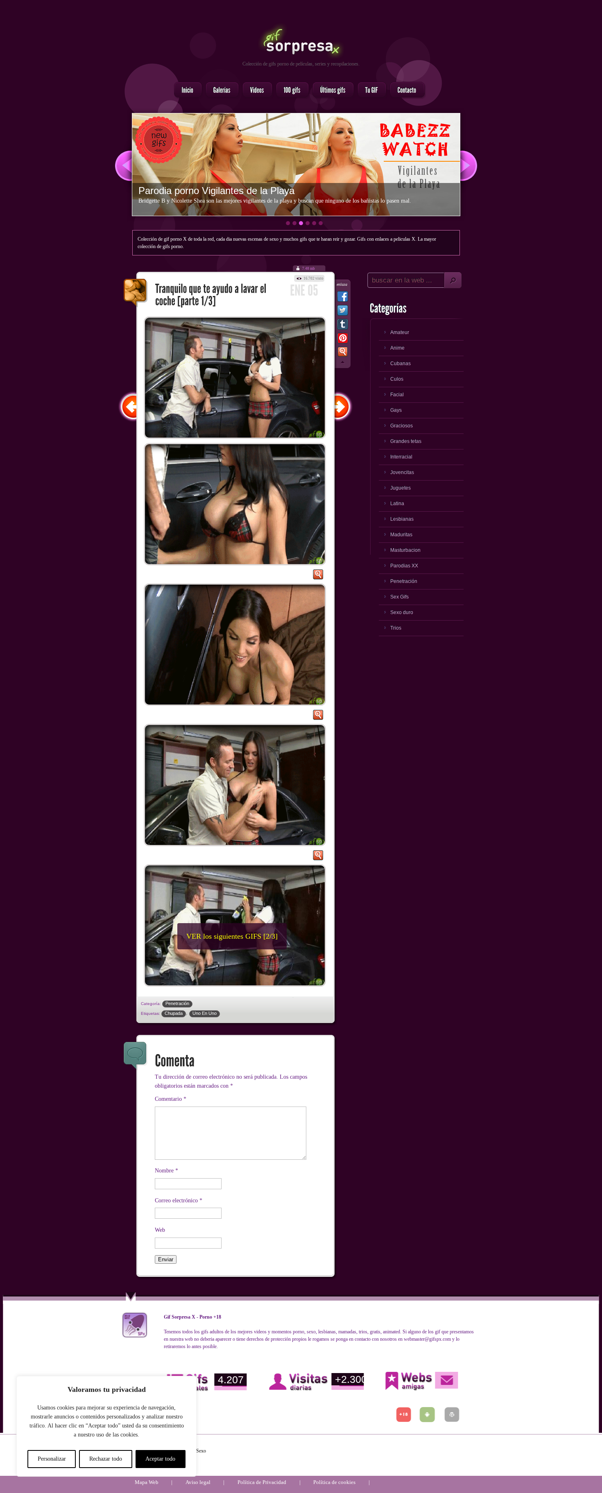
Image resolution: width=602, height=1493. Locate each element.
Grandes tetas (405, 441)
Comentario (170, 1099)
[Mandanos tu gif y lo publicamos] (369, 90)
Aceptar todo (160, 1459)
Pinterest (342, 340)
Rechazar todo (105, 1459)
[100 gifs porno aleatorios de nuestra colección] (290, 90)
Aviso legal (198, 1482)
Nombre (166, 1171)
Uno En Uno (204, 1013)
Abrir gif (318, 576)
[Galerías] (220, 90)
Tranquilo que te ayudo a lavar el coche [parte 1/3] (135, 293)
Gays (396, 410)
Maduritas (401, 535)
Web (160, 1230)
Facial (397, 395)
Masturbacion (405, 550)
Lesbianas (402, 519)
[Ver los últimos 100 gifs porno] (330, 90)
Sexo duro (401, 612)
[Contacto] (405, 90)
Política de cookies (334, 1482)
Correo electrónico (178, 1200)
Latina (397, 503)
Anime (397, 348)
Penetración (177, 1003)
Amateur (399, 332)
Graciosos (401, 426)
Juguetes (400, 488)
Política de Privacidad (262, 1482)
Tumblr (342, 326)
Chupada (174, 1013)
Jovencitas (402, 472)
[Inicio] (185, 90)
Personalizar (52, 1459)
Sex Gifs (399, 597)
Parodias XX (404, 566)
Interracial (401, 457)
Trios (395, 628)
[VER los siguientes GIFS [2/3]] (198, 991)
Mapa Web (146, 1482)
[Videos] (254, 90)
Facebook (342, 298)
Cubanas (400, 363)
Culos (396, 379)
